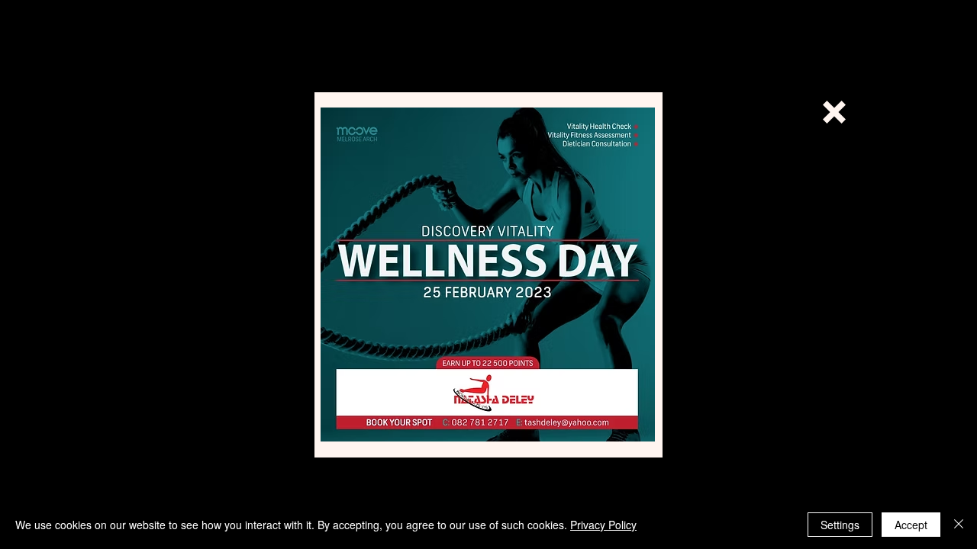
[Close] (959, 524)
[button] (834, 112)
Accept (911, 524)
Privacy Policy (603, 524)
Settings (840, 524)
